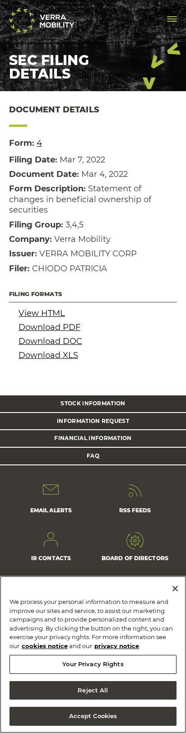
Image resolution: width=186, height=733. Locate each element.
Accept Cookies (93, 715)
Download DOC (50, 341)
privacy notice (116, 645)
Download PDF (49, 327)
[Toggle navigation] (172, 19)
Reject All (93, 690)
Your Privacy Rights (92, 664)
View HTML (42, 313)
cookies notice (45, 645)
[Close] (175, 588)
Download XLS (48, 355)
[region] (93, 654)
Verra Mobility (43, 20)
